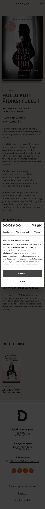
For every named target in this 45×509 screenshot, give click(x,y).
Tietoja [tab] (37, 232)
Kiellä (22, 281)
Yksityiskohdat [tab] (22, 232)
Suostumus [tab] (8, 232)
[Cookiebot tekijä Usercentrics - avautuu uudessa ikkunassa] (32, 225)
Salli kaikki (22, 273)
